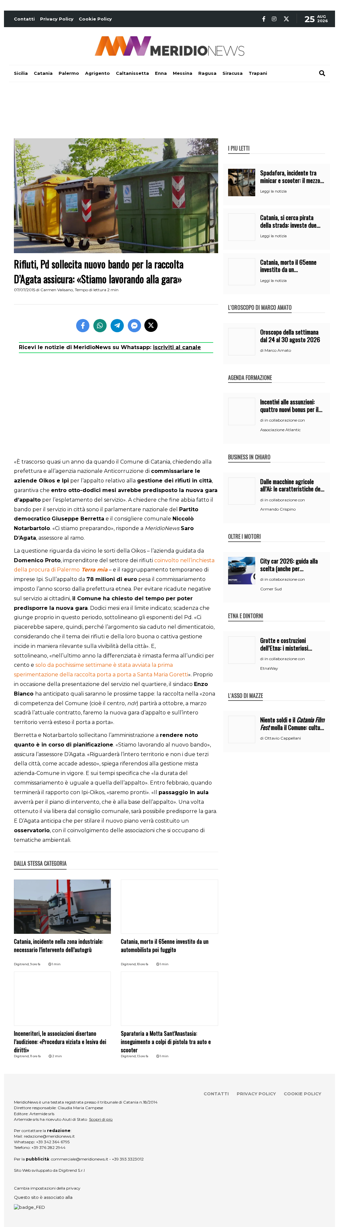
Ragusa (207, 73)
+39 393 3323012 (128, 1159)
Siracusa (232, 73)
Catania (43, 73)
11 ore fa (35, 1056)
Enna (161, 73)
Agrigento (97, 73)
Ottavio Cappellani (283, 738)
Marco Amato (278, 350)
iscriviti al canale (177, 347)
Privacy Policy (56, 19)
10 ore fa (142, 964)
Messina (182, 73)
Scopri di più (101, 1119)
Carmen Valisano (56, 289)
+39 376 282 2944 (48, 1147)
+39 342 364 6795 (53, 1141)
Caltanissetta (132, 73)
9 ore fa (35, 964)
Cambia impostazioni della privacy (47, 1188)
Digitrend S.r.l (72, 1170)
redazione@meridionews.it (49, 1136)
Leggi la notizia (273, 191)
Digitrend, (22, 964)
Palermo (69, 73)
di (262, 350)
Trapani (258, 73)
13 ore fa (142, 1056)
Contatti (24, 19)
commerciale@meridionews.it (79, 1159)
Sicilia (21, 73)
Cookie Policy (95, 19)
